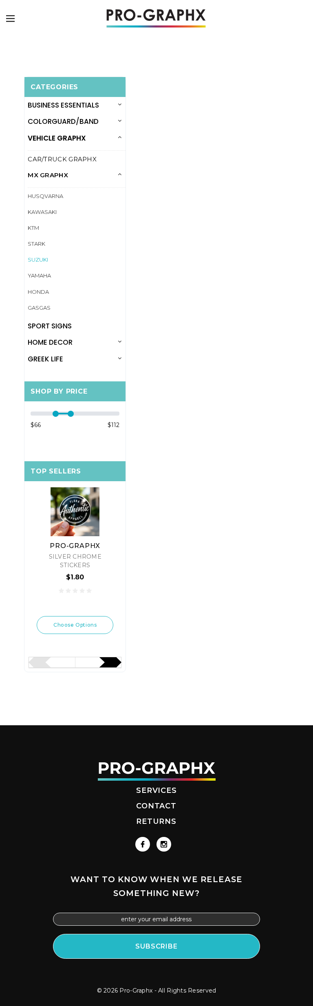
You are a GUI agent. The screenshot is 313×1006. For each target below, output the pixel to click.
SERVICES (156, 790)
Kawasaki (42, 212)
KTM (33, 228)
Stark (36, 243)
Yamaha (39, 275)
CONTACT (156, 805)
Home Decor (50, 342)
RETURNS (156, 821)
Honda (38, 291)
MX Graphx (48, 175)
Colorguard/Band (63, 121)
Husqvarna (45, 196)
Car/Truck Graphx (62, 159)
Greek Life (45, 359)
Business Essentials (63, 105)
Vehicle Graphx (57, 138)
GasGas (39, 307)
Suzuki (38, 259)
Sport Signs (50, 326)
